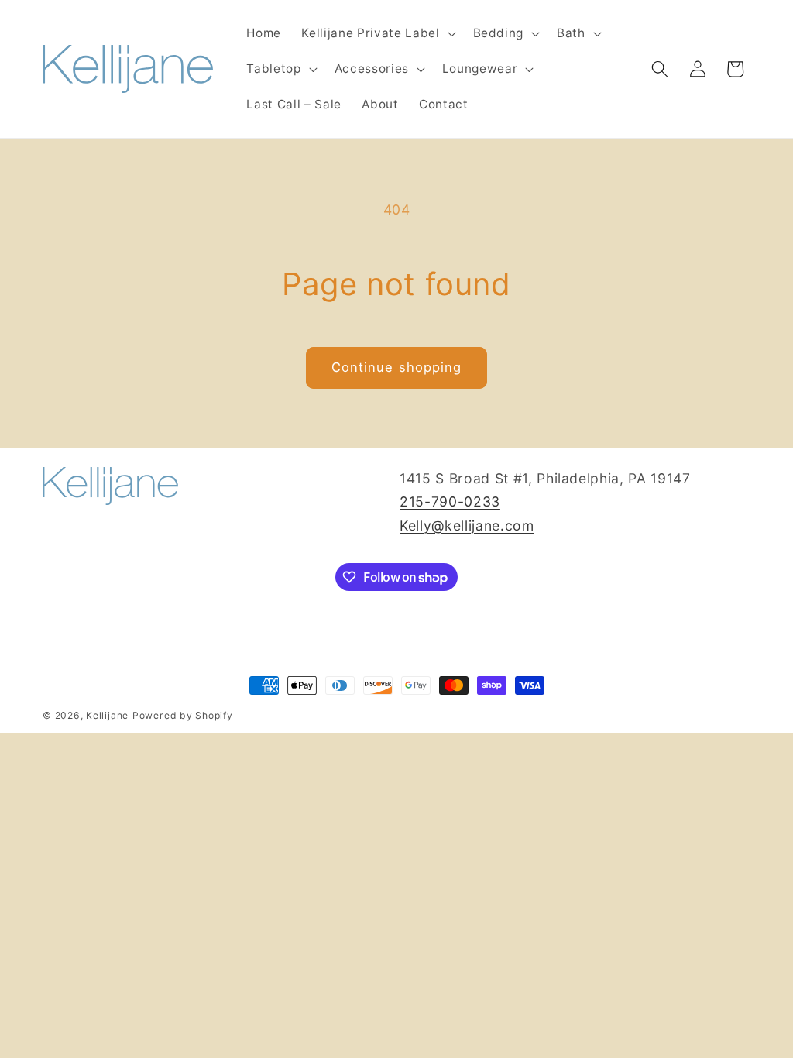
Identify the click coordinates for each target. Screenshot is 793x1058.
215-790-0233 (450, 501)
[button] (376, 33)
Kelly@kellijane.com (467, 525)
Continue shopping (396, 367)
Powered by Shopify (182, 715)
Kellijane (107, 715)
